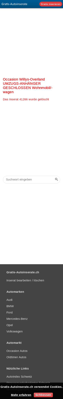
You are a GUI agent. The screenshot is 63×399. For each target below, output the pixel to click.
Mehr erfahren (21, 395)
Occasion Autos (17, 351)
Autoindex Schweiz (19, 376)
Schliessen (43, 395)
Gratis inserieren (51, 4)
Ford (9, 312)
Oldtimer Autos (16, 357)
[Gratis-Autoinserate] (15, 4)
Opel (9, 325)
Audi (9, 299)
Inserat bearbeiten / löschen (25, 280)
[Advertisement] (31, 41)
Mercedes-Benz (17, 318)
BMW (10, 306)
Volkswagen (14, 331)
